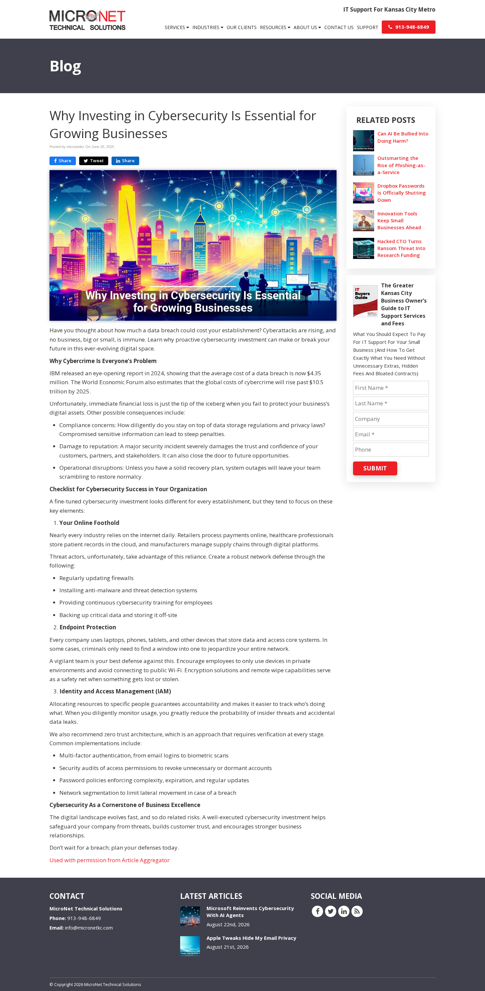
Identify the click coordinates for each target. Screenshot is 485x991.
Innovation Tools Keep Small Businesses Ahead (399, 220)
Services (175, 27)
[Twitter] (330, 911)
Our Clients (242, 27)
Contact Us (339, 27)
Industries (206, 27)
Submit (375, 468)
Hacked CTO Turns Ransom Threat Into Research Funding (401, 248)
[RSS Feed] (357, 911)
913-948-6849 (411, 26)
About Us (306, 27)
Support (367, 27)
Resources (274, 27)
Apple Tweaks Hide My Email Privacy (251, 938)
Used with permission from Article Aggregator (109, 860)
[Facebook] (317, 911)
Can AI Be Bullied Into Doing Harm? (402, 137)
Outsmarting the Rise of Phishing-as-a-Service (401, 165)
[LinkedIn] (343, 911)
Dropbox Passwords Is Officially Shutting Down (401, 192)
